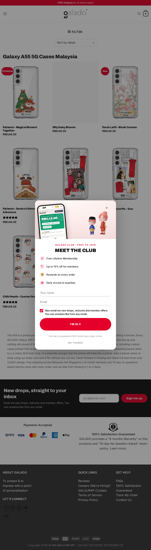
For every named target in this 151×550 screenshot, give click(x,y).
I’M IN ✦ (75, 324)
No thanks (75, 342)
